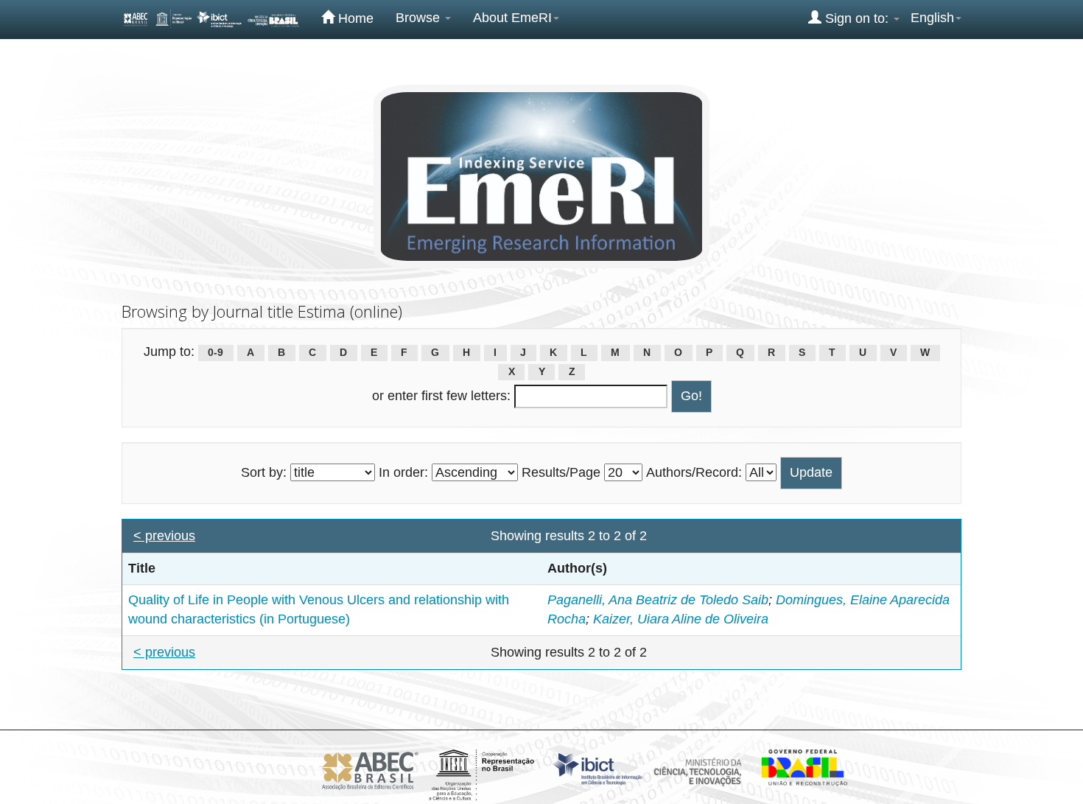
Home (354, 18)
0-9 (215, 352)
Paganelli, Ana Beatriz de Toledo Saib (657, 599)
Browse (420, 17)
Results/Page (561, 472)
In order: (403, 472)
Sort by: (264, 472)
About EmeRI (512, 17)
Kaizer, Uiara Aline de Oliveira (680, 619)
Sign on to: (856, 18)
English (932, 17)
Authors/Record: (694, 472)
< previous (164, 535)
